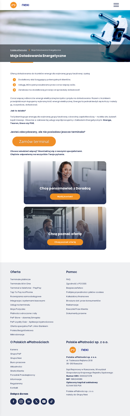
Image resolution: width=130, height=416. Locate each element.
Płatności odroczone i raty (23, 313)
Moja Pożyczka (17, 309)
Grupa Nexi (16, 358)
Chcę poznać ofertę (65, 242)
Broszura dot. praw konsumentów (83, 300)
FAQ (68, 279)
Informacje (16, 379)
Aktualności (16, 366)
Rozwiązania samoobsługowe (25, 296)
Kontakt (14, 387)
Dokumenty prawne (76, 313)
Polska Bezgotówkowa (21, 330)
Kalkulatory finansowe (77, 296)
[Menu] (116, 5)
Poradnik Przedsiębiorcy (22, 375)
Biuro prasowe (17, 362)
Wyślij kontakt (65, 196)
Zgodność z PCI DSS (76, 283)
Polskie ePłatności (18, 50)
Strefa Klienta (17, 371)
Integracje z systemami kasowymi (27, 300)
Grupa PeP (15, 353)
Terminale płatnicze (20, 279)
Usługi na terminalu (20, 304)
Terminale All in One (20, 283)
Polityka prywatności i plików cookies (85, 292)
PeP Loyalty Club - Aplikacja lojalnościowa (31, 322)
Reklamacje (72, 304)
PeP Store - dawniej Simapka (25, 317)
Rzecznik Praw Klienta (77, 309)
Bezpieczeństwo (74, 288)
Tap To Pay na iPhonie (21, 292)
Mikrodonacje (17, 334)
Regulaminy (16, 383)
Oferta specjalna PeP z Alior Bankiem (29, 326)
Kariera (14, 349)
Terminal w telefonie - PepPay (25, 288)
